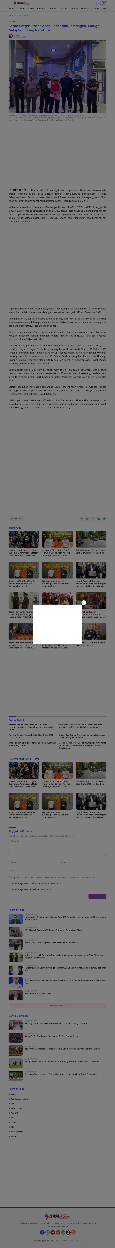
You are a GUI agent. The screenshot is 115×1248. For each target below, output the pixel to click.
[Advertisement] (57, 624)
